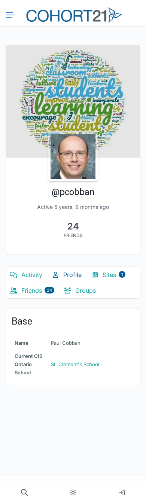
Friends (35, 290)
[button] (24, 492)
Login (121, 492)
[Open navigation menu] (13, 14)
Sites (112, 275)
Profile (71, 275)
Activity (30, 275)
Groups (84, 290)
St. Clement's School (75, 364)
